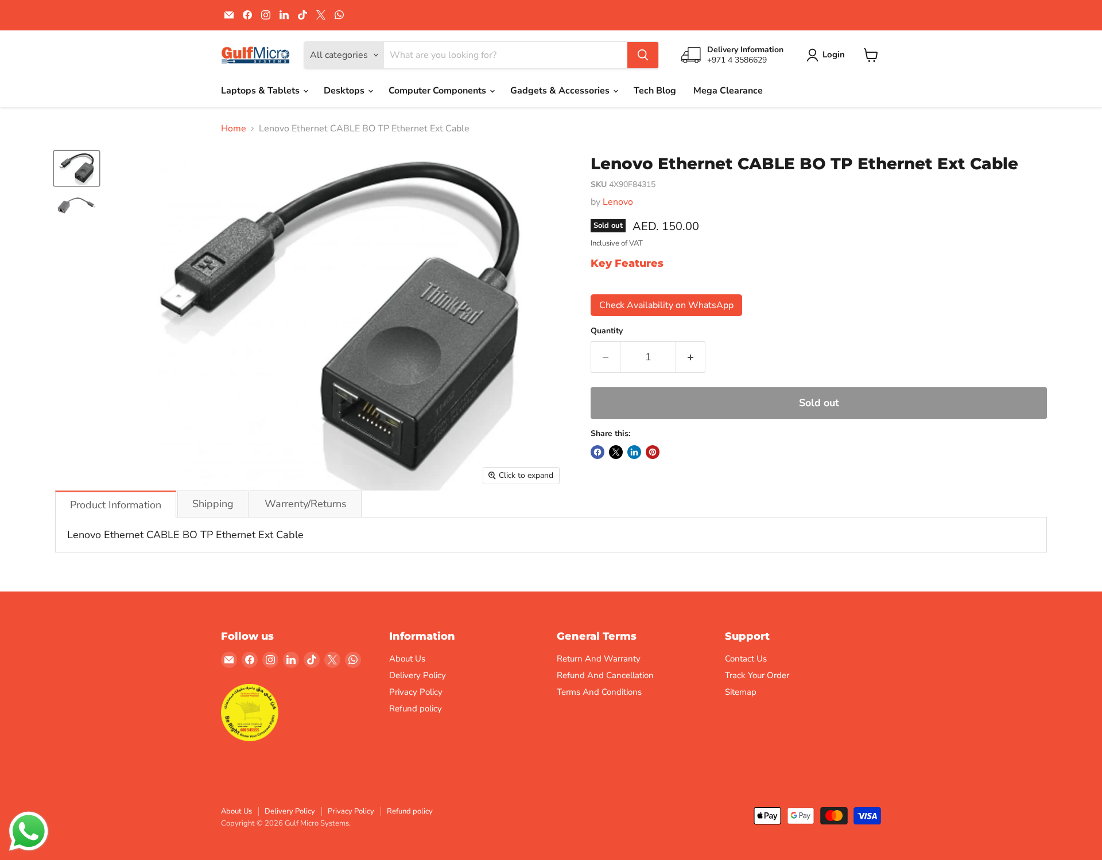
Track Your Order (757, 675)
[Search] (642, 55)
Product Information (115, 505)
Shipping (213, 504)
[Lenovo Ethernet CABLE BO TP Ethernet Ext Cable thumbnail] (76, 168)
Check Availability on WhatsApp (666, 305)
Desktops (345, 90)
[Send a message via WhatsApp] (29, 831)
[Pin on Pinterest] (652, 452)
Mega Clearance (728, 90)
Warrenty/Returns (306, 504)
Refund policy (415, 708)
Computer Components (438, 90)
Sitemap (740, 692)
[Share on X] (616, 452)
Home (233, 128)
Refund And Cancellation (605, 675)
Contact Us (746, 658)
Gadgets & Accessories (561, 90)
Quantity (607, 331)
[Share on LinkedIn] (634, 452)
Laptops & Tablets (261, 90)
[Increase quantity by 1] (690, 357)
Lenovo (618, 202)
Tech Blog (655, 90)
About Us (407, 658)
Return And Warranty (599, 658)
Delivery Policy (417, 675)
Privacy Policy (416, 692)
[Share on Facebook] (597, 452)
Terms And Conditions (599, 692)
